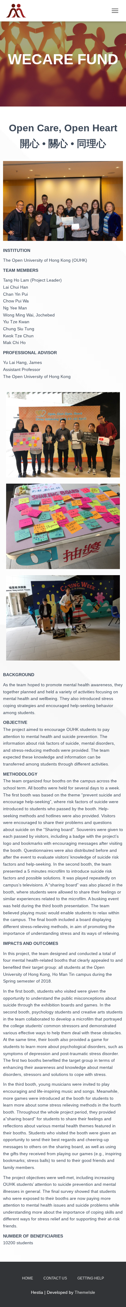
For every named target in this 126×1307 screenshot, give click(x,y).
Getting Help (90, 1278)
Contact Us (55, 1278)
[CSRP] (18, 10)
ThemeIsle (85, 1292)
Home (27, 1278)
